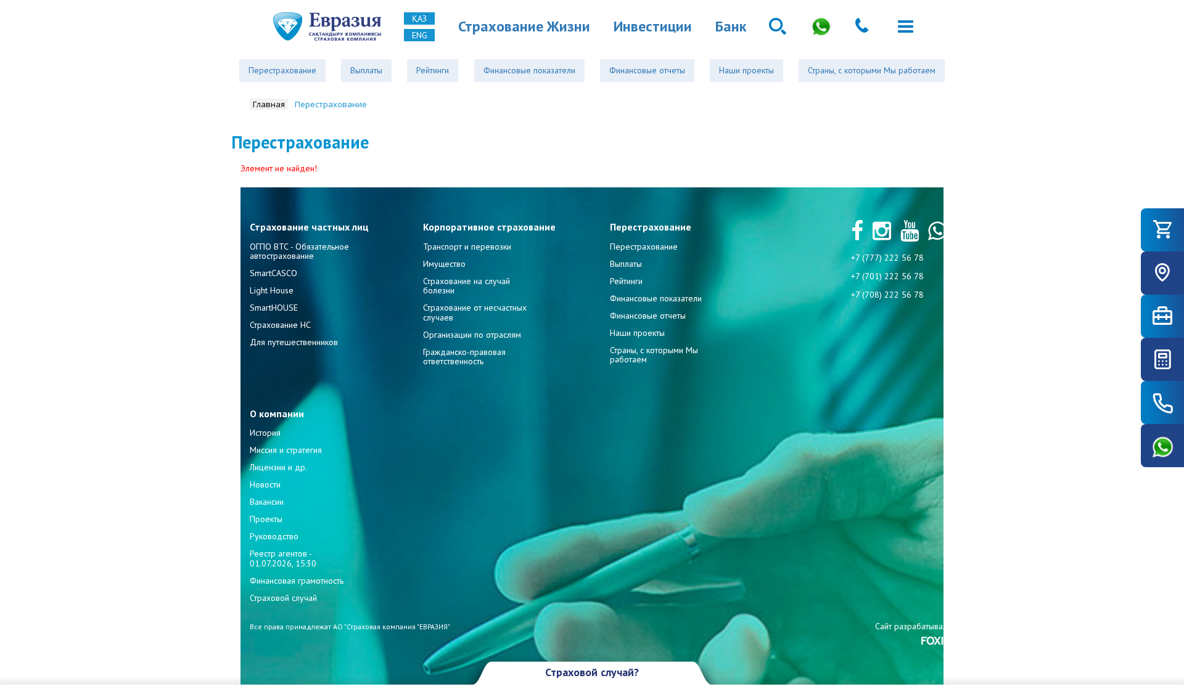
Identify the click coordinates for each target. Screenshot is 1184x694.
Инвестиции (653, 26)
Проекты (266, 519)
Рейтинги (432, 70)
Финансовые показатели (529, 70)
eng (419, 35)
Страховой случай (283, 597)
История (265, 432)
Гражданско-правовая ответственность (464, 356)
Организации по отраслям (472, 334)
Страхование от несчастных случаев (475, 312)
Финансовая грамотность (296, 580)
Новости (265, 484)
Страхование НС (280, 324)
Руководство (274, 536)
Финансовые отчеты (647, 70)
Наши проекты (746, 70)
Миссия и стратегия (286, 449)
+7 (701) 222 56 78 (887, 276)
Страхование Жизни (524, 26)
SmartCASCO (273, 273)
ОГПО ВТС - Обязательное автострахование (299, 251)
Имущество (444, 263)
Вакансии (267, 501)
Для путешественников (294, 342)
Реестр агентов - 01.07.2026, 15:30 (283, 558)
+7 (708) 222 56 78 (887, 294)
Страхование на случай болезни (466, 286)
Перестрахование (282, 70)
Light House (272, 290)
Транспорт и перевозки (467, 246)
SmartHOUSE (274, 307)
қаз (419, 18)
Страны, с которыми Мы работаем (871, 70)
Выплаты (366, 70)
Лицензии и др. (278, 467)
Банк (730, 26)
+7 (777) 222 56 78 (887, 257)
